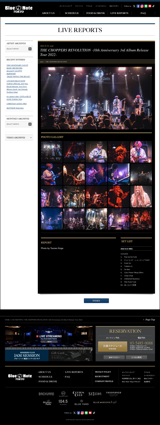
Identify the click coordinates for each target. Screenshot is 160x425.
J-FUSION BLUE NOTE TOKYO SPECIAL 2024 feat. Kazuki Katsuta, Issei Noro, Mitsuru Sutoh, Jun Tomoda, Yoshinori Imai (17, 86)
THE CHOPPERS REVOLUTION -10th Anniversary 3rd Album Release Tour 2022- (53, 320)
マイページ (79, 6)
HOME (7, 320)
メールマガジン (100, 6)
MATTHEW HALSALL (15, 108)
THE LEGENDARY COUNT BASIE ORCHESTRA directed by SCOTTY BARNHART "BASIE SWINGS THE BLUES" (18, 71)
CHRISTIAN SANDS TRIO (17, 103)
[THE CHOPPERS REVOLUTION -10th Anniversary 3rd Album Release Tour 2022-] (51, 152)
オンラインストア (66, 6)
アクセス (89, 6)
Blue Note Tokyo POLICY (131, 382)
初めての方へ (114, 6)
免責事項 (147, 382)
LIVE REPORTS (17, 320)
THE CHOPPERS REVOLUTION (56, 62)
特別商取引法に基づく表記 (131, 378)
